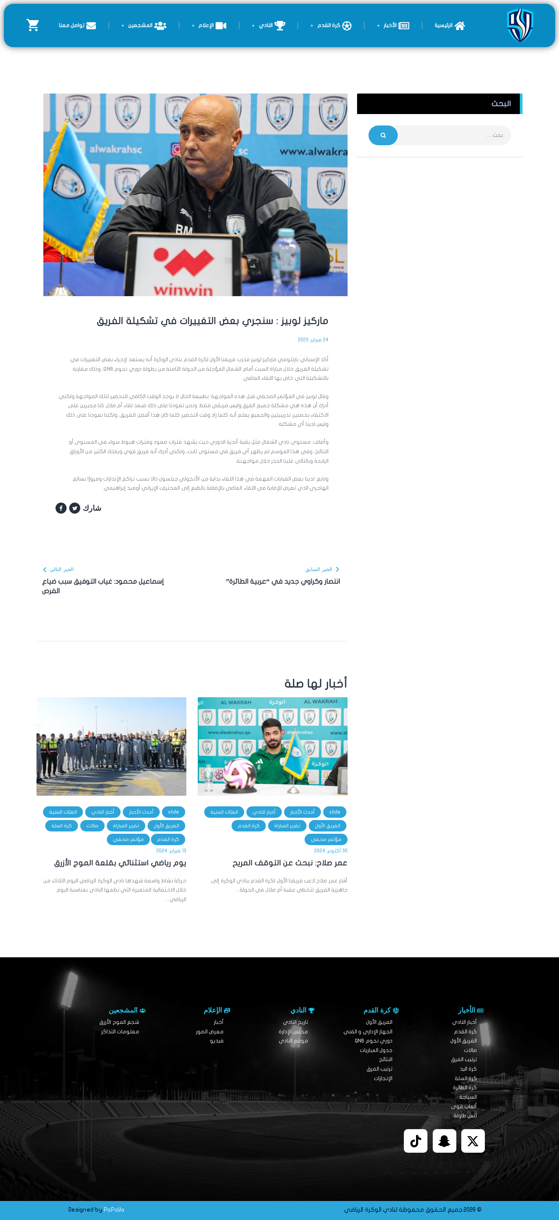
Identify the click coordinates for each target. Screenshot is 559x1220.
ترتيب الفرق (464, 1059)
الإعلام (206, 25)
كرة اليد (468, 1069)
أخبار (219, 1022)
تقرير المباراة (287, 825)
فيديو (217, 1041)
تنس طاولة (465, 1115)
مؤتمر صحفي (326, 839)
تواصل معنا (71, 25)
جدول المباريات (376, 1050)
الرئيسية (444, 25)
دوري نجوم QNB (373, 1041)
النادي (266, 25)
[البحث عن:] (439, 135)
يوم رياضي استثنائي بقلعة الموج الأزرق (120, 863)
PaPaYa (114, 1210)
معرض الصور (210, 1031)
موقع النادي (293, 1041)
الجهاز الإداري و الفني (367, 1031)
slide (334, 812)
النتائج (385, 1059)
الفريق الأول (327, 825)
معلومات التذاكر (120, 1031)
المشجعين (140, 25)
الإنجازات (383, 1078)
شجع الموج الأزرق (119, 1022)
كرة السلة (61, 825)
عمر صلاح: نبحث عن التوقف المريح (290, 863)
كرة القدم (329, 25)
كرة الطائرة (465, 1087)
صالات (92, 825)
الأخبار (390, 25)
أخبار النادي (264, 812)
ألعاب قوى (464, 1106)
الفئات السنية (224, 812)
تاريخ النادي (295, 1022)
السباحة (468, 1097)
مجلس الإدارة (293, 1031)
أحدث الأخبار (302, 812)
